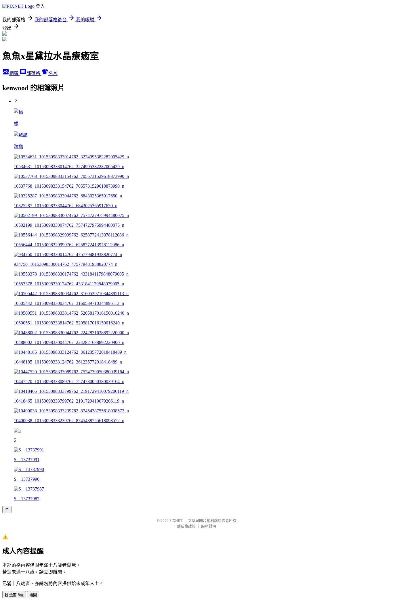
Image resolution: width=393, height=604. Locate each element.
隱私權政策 (186, 526)
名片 (53, 73)
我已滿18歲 (14, 595)
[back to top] (7, 509)
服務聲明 (208, 526)
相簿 (14, 73)
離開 (33, 595)
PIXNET (175, 520)
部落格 (33, 73)
